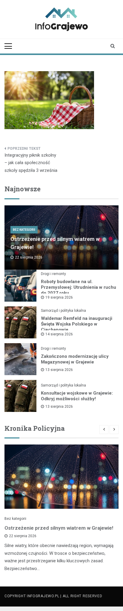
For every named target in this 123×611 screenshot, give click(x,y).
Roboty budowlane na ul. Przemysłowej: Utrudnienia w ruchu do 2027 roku (78, 287)
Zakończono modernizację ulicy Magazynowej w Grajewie (75, 359)
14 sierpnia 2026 (59, 334)
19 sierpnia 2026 (59, 297)
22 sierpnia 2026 (22, 536)
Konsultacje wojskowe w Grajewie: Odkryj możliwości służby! (77, 395)
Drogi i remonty (53, 274)
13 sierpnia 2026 (59, 370)
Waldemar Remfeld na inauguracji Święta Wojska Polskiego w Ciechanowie (76, 324)
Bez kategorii (24, 229)
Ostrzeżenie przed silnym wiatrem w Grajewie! (58, 528)
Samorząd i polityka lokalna (63, 310)
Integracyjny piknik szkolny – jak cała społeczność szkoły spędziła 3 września (30, 162)
